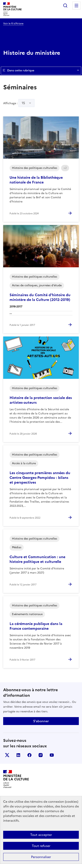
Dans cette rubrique (20, 70)
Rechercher (65, 5)
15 (23, 103)
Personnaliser (41, 857)
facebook (29, 755)
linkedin (18, 755)
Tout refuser (41, 845)
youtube (52, 755)
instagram (41, 755)
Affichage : (14, 103)
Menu (76, 5)
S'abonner (41, 721)
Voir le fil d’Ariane (13, 23)
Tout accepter (41, 834)
